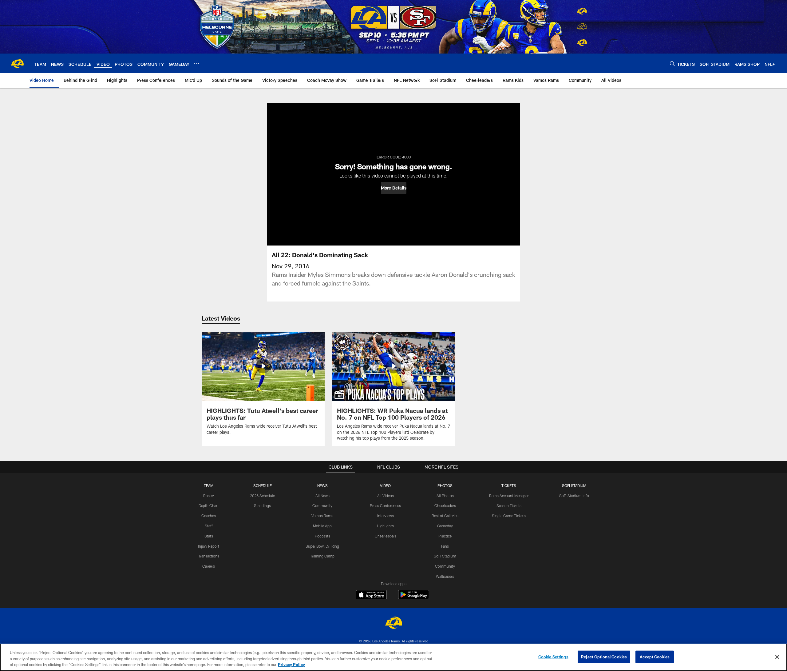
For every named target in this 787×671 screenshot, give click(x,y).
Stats (208, 536)
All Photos (445, 495)
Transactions (208, 556)
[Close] (777, 657)
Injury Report (208, 546)
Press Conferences (385, 505)
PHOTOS (445, 485)
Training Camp (322, 556)
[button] (393, 188)
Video (385, 485)
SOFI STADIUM (574, 485)
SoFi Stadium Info (574, 495)
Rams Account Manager (508, 495)
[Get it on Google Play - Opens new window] (413, 597)
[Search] (672, 63)
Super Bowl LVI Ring (322, 546)
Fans (445, 546)
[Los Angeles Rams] (393, 623)
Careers (208, 566)
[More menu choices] (196, 63)
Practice (445, 536)
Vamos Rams (322, 515)
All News (322, 495)
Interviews (385, 515)
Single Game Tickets (509, 515)
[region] (393, 657)
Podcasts (322, 536)
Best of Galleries (445, 515)
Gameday (445, 526)
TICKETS (508, 485)
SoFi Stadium (445, 556)
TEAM (208, 485)
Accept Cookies (655, 656)
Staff (209, 526)
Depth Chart (209, 505)
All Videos (385, 495)
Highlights (385, 526)
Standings (262, 505)
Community (322, 505)
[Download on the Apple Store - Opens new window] (371, 595)
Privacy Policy (291, 664)
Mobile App (322, 526)
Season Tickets (508, 505)
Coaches (208, 515)
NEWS (322, 485)
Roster (208, 495)
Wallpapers (445, 576)
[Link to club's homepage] (17, 63)
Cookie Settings (553, 656)
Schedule (262, 485)
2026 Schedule (262, 495)
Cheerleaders (385, 536)
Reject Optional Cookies (604, 656)
